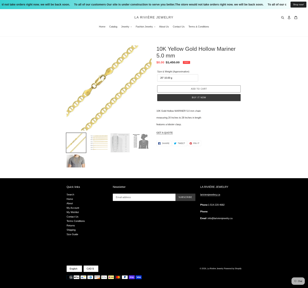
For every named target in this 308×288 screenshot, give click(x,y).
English (73, 268)
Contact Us (72, 216)
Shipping (71, 229)
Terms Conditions (76, 221)
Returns (71, 225)
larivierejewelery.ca (210, 194)
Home (70, 199)
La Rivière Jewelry (153, 17)
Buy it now (199, 97)
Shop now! (298, 4)
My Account (73, 207)
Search (70, 194)
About (70, 203)
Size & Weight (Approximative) (173, 71)
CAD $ (90, 268)
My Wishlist (73, 212)
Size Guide (72, 234)
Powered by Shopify (232, 268)
